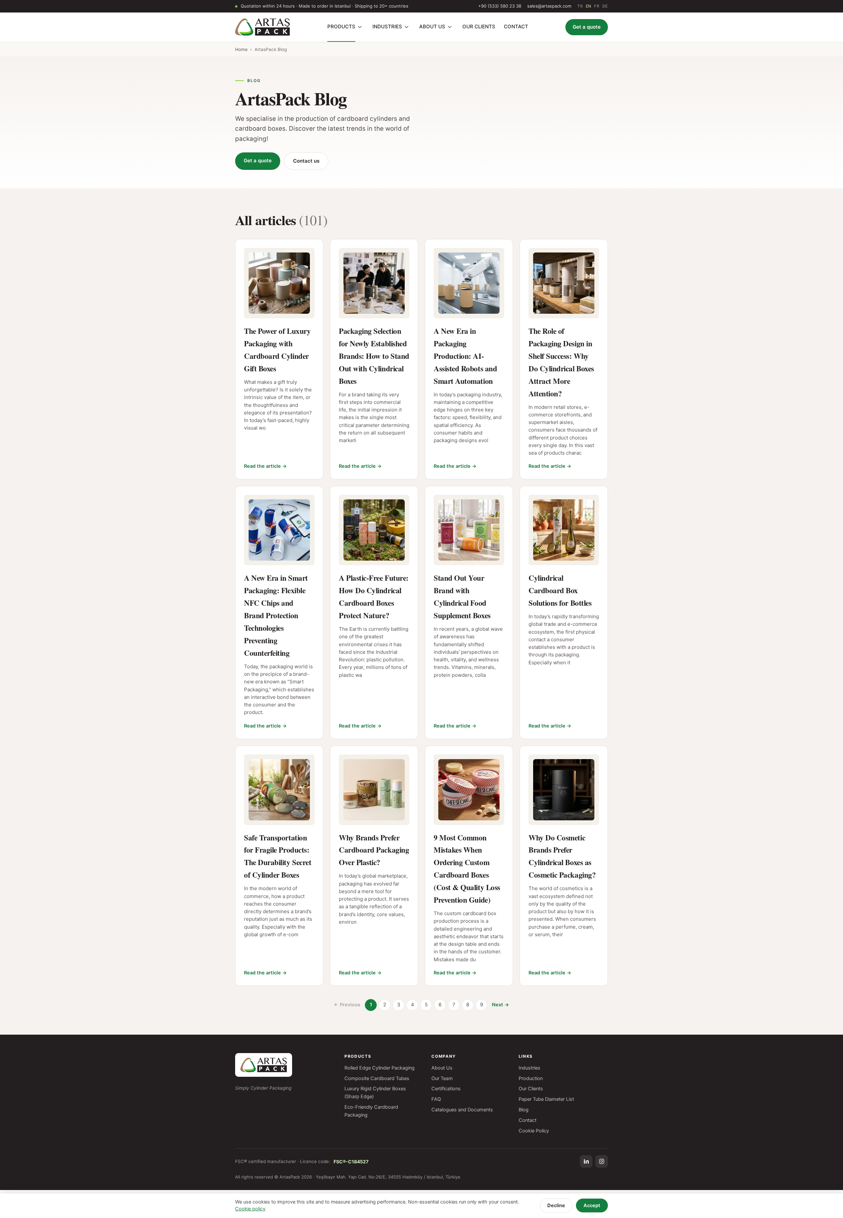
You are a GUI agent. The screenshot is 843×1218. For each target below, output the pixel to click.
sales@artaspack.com (549, 6)
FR (596, 6)
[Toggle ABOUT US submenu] (450, 27)
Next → (500, 1005)
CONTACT (516, 26)
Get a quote (587, 27)
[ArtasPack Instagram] (601, 1161)
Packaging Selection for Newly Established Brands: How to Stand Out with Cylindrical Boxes (374, 355)
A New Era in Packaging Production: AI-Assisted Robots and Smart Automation (465, 355)
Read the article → (265, 466)
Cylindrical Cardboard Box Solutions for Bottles (560, 590)
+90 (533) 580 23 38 (499, 6)
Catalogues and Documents (462, 1110)
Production (531, 1078)
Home (241, 49)
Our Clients (531, 1089)
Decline (556, 1205)
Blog (524, 1110)
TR (580, 6)
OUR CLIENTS (478, 26)
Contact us (306, 161)
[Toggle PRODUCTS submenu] (360, 27)
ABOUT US (432, 26)
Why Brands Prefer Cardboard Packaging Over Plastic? (374, 850)
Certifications (446, 1089)
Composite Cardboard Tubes (376, 1078)
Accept (592, 1205)
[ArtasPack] (263, 1065)
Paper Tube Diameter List (546, 1099)
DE (605, 6)
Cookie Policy (534, 1131)
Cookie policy (250, 1209)
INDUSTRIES (387, 26)
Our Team (442, 1078)
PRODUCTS (341, 26)
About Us (441, 1068)
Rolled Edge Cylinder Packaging (379, 1068)
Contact (527, 1120)
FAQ (436, 1099)
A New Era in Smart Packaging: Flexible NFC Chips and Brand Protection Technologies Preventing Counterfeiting (276, 615)
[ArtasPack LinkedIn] (586, 1161)
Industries (529, 1068)
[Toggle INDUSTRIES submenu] (407, 27)
